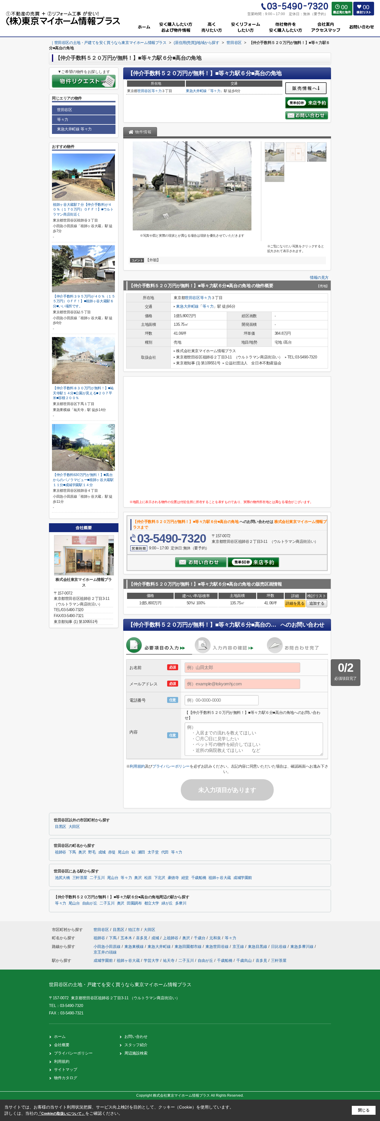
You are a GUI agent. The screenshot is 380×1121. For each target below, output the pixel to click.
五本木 (127, 938)
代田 (165, 852)
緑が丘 (167, 903)
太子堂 (153, 852)
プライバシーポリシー (171, 766)
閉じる (364, 1110)
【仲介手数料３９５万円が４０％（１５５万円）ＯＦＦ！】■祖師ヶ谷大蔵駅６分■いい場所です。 (84, 301)
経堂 (185, 878)
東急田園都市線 (189, 946)
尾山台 (123, 852)
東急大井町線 (196, 91)
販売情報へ (305, 88)
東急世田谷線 (217, 946)
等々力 (156, 91)
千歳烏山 (244, 960)
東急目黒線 (258, 946)
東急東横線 (134, 946)
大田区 (74, 827)
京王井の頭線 (105, 952)
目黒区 (60, 827)
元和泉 (215, 938)
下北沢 (159, 878)
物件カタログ (65, 1078)
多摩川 (180, 903)
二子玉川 (97, 878)
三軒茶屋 (80, 878)
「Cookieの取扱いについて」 (61, 1113)
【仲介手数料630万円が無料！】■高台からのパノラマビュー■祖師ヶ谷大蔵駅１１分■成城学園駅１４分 (83, 480)
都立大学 (151, 903)
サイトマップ (65, 1069)
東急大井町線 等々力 (74, 129)
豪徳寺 (173, 878)
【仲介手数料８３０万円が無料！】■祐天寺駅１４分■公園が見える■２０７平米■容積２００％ (83, 393)
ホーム (60, 1036)
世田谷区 (144, 91)
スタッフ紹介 (136, 1045)
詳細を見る (295, 603)
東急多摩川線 (302, 946)
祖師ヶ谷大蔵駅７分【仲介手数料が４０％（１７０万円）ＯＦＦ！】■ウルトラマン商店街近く (83, 209)
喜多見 (142, 938)
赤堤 (111, 852)
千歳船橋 (198, 878)
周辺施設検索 (136, 1053)
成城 (102, 852)
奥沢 (82, 852)
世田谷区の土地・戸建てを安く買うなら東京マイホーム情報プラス (120, 984)
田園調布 (134, 903)
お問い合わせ (136, 1036)
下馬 (72, 852)
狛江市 (134, 929)
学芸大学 (151, 960)
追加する (316, 603)
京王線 (238, 946)
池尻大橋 (62, 878)
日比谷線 (279, 946)
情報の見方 (319, 277)
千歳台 (200, 938)
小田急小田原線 (108, 946)
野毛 (92, 852)
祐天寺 (169, 960)
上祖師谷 (171, 938)
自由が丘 (89, 903)
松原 (148, 878)
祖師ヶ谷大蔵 (219, 878)
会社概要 (61, 1045)
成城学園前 (242, 878)
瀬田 (141, 852)
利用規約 (137, 766)
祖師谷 (60, 852)
